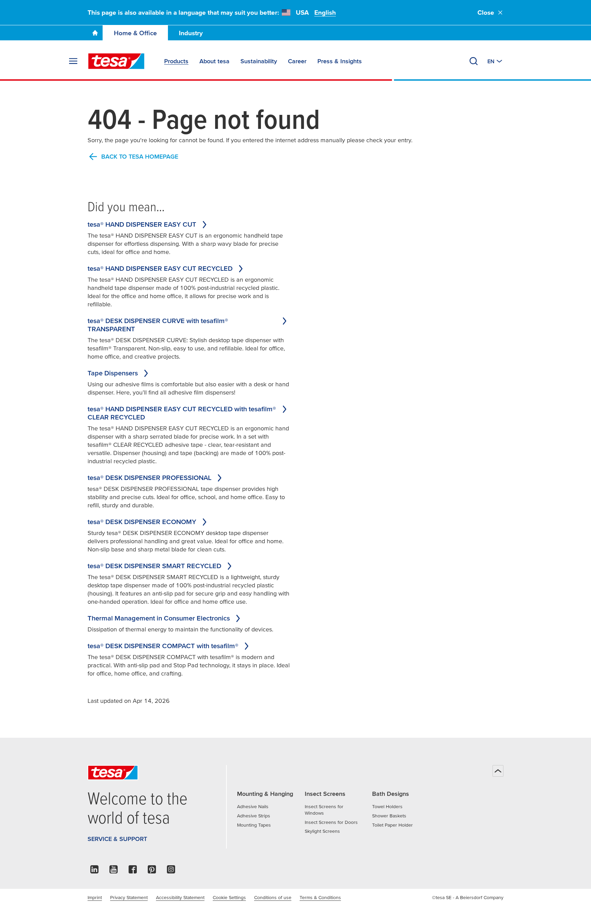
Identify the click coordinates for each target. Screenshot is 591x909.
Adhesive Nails (252, 806)
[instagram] (171, 871)
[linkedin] (94, 871)
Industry (191, 33)
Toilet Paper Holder (392, 825)
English (325, 12)
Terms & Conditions (320, 897)
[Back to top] (497, 771)
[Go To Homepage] (95, 32)
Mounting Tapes (254, 825)
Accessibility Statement (180, 897)
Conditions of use (272, 897)
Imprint (95, 897)
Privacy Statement (129, 897)
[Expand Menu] (73, 61)
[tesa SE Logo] (116, 61)
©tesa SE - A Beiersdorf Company (467, 897)
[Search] (473, 61)
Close (485, 12)
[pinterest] (152, 871)
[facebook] (133, 871)
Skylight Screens (322, 831)
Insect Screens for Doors (331, 822)
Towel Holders (387, 806)
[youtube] (113, 871)
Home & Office (135, 33)
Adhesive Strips (253, 815)
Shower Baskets (389, 815)
